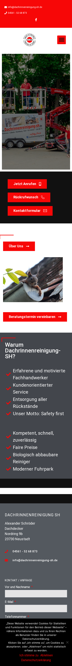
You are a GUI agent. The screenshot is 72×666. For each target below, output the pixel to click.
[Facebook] (36, 20)
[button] (61, 39)
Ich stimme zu (28, 655)
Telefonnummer (16, 617)
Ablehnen (46, 655)
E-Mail (9, 602)
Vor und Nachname (18, 587)
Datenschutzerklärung (36, 660)
